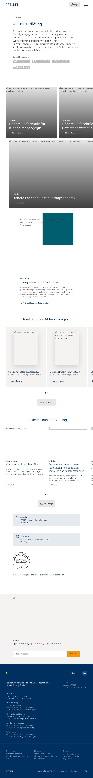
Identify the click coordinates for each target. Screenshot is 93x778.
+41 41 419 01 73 (12, 728)
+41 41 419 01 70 (12, 710)
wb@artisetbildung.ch (28, 737)
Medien (65, 682)
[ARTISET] (35, 4)
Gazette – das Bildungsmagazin (75, 687)
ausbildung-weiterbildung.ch (52, 575)
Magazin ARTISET (69, 685)
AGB (85, 771)
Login (76, 5)
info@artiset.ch (25, 698)
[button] (45, 393)
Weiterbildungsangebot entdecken (36, 303)
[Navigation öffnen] (86, 5)
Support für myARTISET (46, 771)
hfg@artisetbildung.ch (28, 728)
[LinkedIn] (84, 673)
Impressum (63, 771)
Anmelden (74, 654)
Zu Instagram (25, 542)
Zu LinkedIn (24, 522)
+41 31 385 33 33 (12, 698)
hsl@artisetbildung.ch (28, 710)
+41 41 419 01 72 (12, 737)
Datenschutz (75, 771)
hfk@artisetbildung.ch (28, 719)
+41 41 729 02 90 (12, 719)
